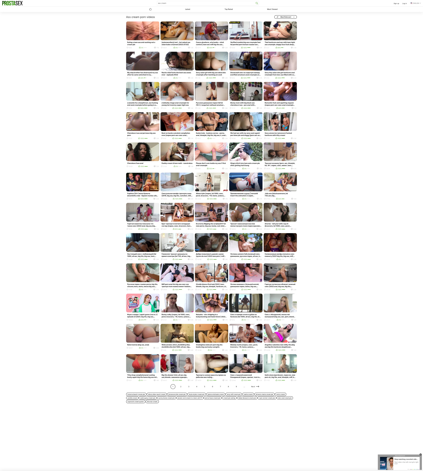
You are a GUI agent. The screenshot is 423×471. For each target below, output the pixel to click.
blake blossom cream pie (247, 398)
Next (253, 387)
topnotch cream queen (136, 401)
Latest (187, 9)
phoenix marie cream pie (264, 394)
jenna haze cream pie (212, 398)
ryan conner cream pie (267, 398)
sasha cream (248, 394)
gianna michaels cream (216, 394)
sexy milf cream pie (233, 394)
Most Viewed (272, 9)
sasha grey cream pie (147, 398)
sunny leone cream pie (167, 398)
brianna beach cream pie (136, 394)
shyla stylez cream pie (196, 394)
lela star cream (152, 401)
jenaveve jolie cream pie (177, 394)
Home (150, 9)
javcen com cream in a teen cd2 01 (190, 398)
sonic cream (280, 394)
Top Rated (229, 9)
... (244, 387)
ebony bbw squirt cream (156, 394)
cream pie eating (229, 398)
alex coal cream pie (285, 398)
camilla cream (132, 398)
